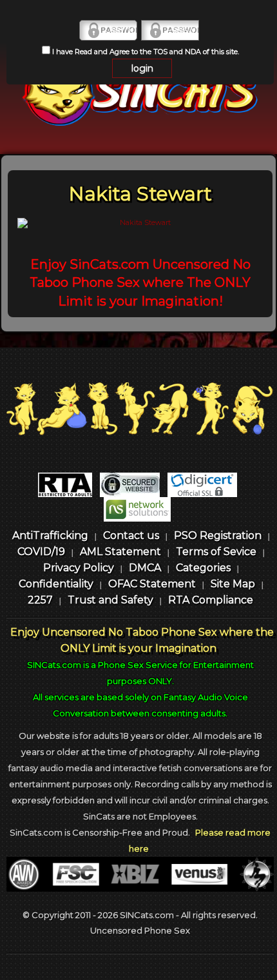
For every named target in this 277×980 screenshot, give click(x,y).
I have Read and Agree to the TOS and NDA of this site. (144, 51)
